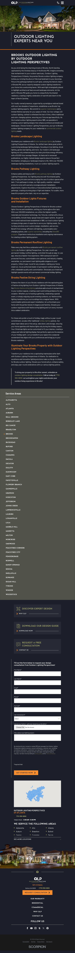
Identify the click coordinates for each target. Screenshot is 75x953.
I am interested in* (19, 715)
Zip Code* (17, 706)
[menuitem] (35, 400)
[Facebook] (27, 928)
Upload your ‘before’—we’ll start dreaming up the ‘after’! (30, 724)
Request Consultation (36, 893)
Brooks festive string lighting (24, 288)
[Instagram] (35, 928)
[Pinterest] (47, 928)
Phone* (16, 697)
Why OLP (37, 912)
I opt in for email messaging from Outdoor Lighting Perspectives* (37, 744)
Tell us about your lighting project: (24, 733)
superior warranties (34, 232)
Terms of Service (50, 753)
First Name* (17, 670)
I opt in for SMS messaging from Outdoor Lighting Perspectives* (36, 760)
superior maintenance (48, 109)
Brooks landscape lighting (43, 141)
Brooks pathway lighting (43, 174)
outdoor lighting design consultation (29, 375)
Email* (16, 688)
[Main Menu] (62, 2)
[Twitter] (43, 928)
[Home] (22, 2)
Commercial (37, 907)
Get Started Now (24, 773)
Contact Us (37, 916)
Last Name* (17, 679)
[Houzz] (39, 928)
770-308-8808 (21, 816)
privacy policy (38, 753)
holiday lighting (44, 321)
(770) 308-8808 (44, 888)
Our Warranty (37, 899)
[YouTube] (31, 928)
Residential (37, 903)
